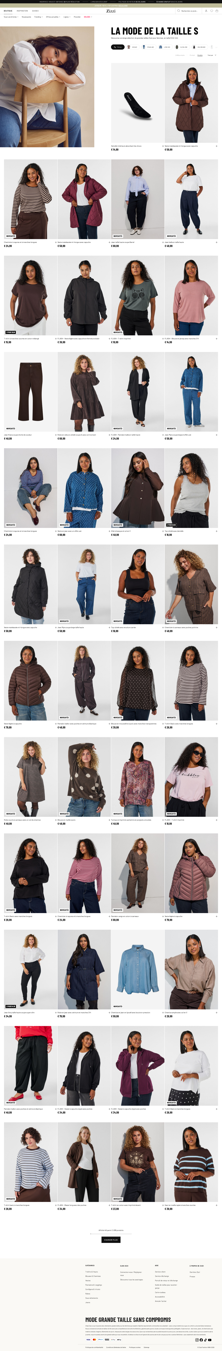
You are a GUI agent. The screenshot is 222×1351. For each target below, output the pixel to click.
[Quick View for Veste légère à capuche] (55, 723)
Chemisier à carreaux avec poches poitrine (181, 627)
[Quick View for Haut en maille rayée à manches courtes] (216, 1205)
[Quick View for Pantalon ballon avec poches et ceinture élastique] (109, 723)
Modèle (199, 55)
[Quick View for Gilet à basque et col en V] (163, 531)
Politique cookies (135, 1347)
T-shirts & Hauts (91, 1272)
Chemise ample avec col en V (176, 1012)
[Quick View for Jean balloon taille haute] (216, 242)
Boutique (8, 11)
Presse (192, 1276)
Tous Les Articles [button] (10, 17)
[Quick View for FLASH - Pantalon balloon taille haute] (163, 435)
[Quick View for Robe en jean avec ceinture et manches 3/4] (109, 1012)
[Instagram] (197, 1339)
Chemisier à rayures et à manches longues (20, 242)
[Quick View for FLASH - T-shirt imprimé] (163, 338)
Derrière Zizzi (195, 1272)
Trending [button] (37, 17)
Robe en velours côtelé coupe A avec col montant (77, 435)
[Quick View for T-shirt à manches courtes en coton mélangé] (55, 338)
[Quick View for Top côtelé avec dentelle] (216, 531)
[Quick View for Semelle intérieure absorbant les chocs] (163, 146)
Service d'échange (162, 1276)
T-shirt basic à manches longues (16, 1205)
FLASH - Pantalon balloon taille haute (125, 435)
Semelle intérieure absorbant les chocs (126, 146)
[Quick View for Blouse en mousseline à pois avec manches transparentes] (163, 723)
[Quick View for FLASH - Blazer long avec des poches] (109, 1205)
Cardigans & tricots (92, 1289)
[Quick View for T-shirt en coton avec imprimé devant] (163, 1205)
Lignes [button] (66, 17)
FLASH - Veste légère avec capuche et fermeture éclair (78, 338)
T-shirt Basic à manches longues (177, 1109)
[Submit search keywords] (178, 11)
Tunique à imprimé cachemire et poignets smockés (131, 820)
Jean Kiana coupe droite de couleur (18, 435)
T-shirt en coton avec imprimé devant (126, 1205)
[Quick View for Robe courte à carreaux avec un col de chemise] (55, 820)
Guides (35, 11)
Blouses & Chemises (93, 1276)
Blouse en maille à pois (66, 820)
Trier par (210, 55)
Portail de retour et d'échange (166, 1280)
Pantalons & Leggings (93, 1285)
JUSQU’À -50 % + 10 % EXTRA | (111, 6)
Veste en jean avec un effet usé (69, 531)
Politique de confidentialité (94, 1347)
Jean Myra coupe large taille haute (71, 627)
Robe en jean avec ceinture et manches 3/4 (74, 1012)
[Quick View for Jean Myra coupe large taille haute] (109, 627)
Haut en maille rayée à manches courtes (180, 1205)
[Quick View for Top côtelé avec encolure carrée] (163, 627)
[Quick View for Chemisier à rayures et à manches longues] (55, 242)
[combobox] (188, 11)
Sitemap (146, 1347)
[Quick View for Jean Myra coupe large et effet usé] (216, 435)
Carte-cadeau (160, 1292)
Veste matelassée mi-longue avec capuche (181, 146)
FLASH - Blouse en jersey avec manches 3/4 (182, 338)
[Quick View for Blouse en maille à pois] (109, 820)
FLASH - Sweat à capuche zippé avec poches (75, 1109)
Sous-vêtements (91, 1298)
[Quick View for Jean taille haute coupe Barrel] (163, 242)
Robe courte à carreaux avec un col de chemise (22, 820)
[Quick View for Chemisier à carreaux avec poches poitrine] (216, 627)
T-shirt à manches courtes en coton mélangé (21, 338)
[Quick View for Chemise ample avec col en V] (216, 1012)
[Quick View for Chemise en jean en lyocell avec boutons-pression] (163, 1012)
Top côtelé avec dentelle (174, 531)
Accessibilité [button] (160, 1297)
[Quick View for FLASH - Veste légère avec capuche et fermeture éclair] (109, 338)
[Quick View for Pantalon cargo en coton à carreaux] (163, 916)
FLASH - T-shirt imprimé (121, 338)
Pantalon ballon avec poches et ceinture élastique (77, 723)
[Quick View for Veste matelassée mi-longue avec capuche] (216, 146)
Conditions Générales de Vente (116, 1347)
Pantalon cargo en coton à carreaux (125, 916)
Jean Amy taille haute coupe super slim (19, 1012)
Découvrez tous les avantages (131, 1279)
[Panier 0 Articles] (216, 10)
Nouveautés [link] (26, 17)
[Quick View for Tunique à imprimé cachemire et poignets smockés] (163, 820)
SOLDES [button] (87, 17)
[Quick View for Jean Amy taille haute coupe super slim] (55, 1012)
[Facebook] (201, 1339)
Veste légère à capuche (13, 723)
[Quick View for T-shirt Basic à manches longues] (216, 1109)
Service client (160, 1272)
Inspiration (22, 11)
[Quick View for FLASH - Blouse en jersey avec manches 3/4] (216, 338)
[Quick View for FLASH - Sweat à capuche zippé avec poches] (109, 1109)
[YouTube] (209, 1339)
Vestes (88, 1280)
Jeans (87, 1302)
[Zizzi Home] (111, 10)
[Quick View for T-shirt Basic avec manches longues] (216, 723)
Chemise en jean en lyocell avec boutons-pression (130, 1012)
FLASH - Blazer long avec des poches (72, 1205)
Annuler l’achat (160, 1301)
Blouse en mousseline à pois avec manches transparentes (133, 723)
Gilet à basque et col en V (121, 531)
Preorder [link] (77, 17)
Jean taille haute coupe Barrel (122, 242)
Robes (87, 1294)
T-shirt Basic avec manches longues (179, 723)
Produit (192, 55)
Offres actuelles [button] (52, 17)
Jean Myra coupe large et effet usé (178, 435)
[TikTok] (205, 1339)
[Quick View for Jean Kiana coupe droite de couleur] (55, 435)
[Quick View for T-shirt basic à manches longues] (55, 1205)
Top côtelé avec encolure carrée (123, 627)
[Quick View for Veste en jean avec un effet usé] (109, 531)
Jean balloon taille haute (174, 242)
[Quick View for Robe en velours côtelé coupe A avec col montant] (109, 435)
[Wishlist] (160, 66)
